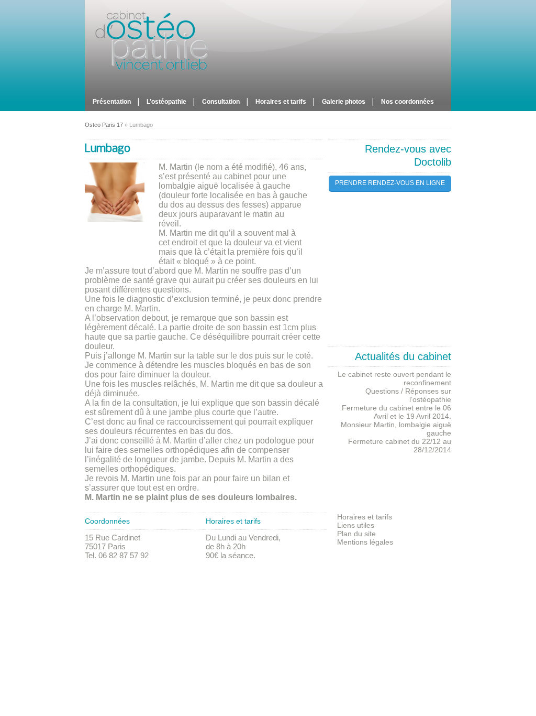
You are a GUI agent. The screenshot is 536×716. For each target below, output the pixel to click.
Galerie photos (343, 101)
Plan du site (356, 533)
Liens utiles (355, 525)
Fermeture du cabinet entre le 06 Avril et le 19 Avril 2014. (396, 412)
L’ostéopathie (166, 101)
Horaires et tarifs (280, 101)
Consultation (221, 101)
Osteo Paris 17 (104, 125)
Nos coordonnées (407, 101)
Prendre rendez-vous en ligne (390, 183)
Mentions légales (365, 542)
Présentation (112, 101)
